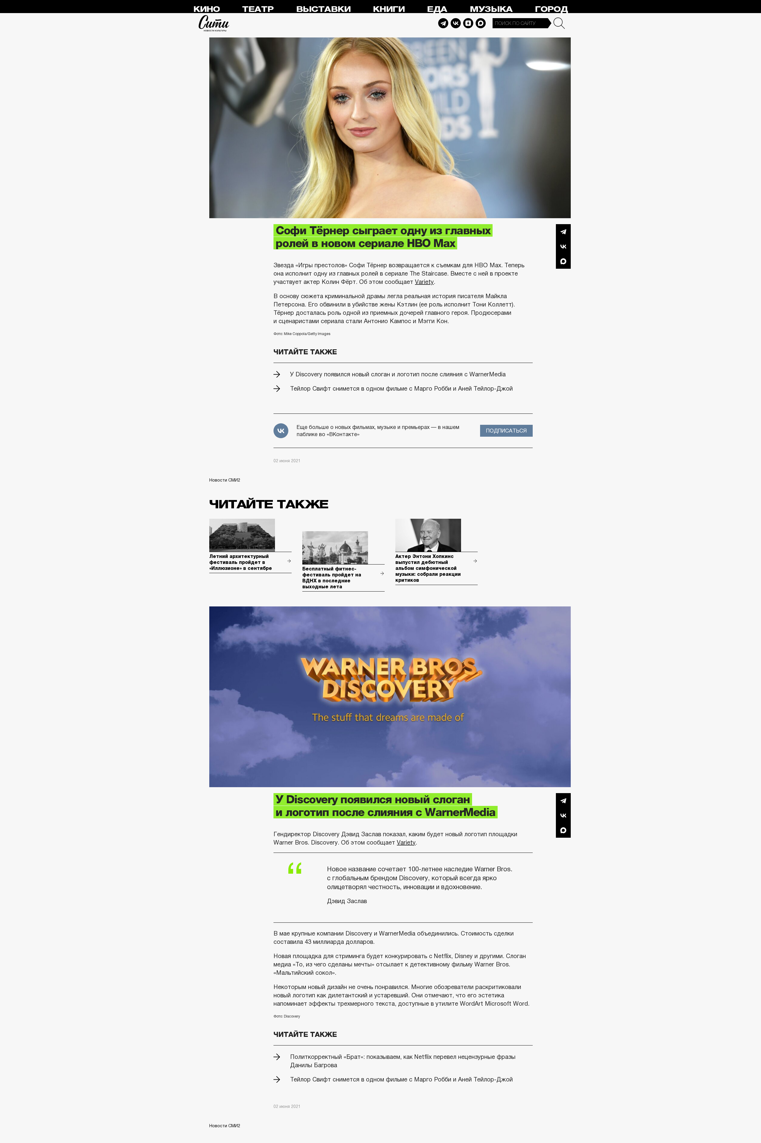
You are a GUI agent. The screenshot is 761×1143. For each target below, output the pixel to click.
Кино (206, 9)
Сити (214, 23)
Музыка (491, 9)
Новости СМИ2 (224, 480)
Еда (437, 9)
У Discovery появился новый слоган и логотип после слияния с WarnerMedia (398, 374)
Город (551, 9)
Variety (424, 282)
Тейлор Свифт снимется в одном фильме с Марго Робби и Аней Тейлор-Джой (401, 388)
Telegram (443, 23)
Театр (257, 9)
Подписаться (506, 431)
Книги (389, 9)
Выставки (323, 9)
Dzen (468, 23)
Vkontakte (456, 23)
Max (481, 23)
